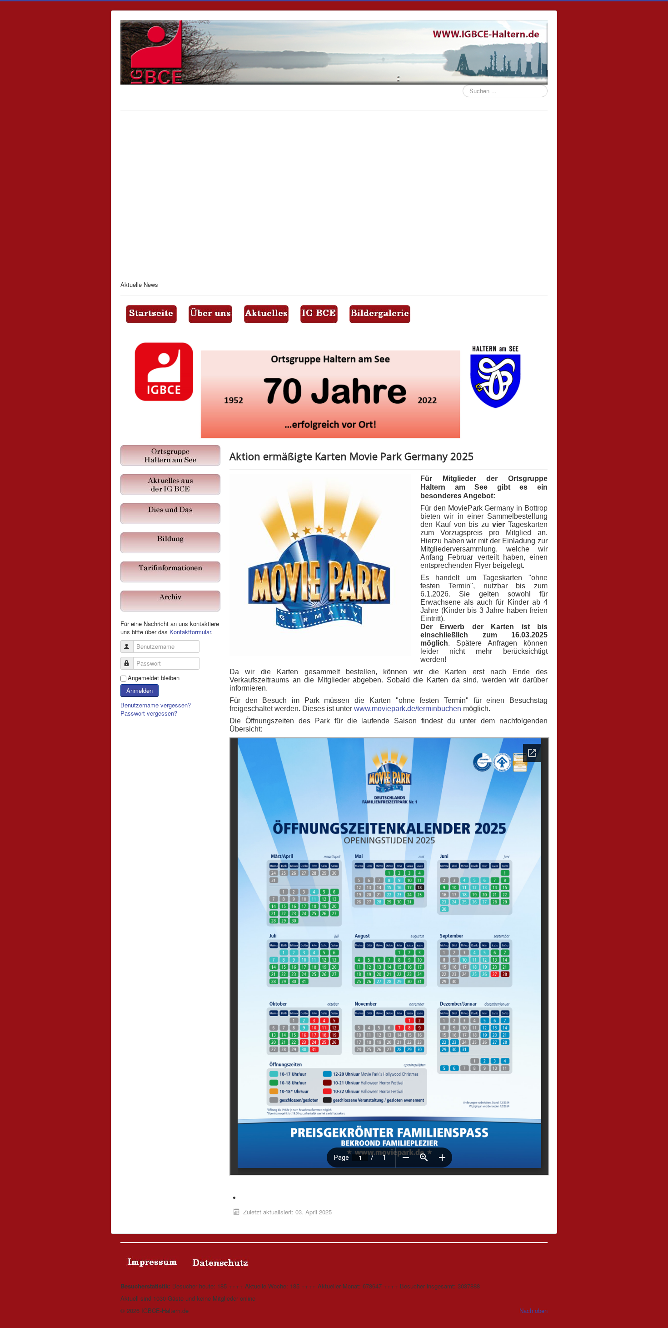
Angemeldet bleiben (153, 678)
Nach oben (533, 1310)
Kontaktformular (190, 631)
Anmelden (139, 690)
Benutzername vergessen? (155, 705)
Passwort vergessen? (148, 713)
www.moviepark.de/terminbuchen (407, 708)
